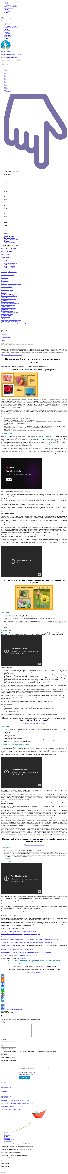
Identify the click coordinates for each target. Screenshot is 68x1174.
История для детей (6, 254)
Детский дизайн (5, 306)
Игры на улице (5, 281)
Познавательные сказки (7, 302)
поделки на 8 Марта (6, 1009)
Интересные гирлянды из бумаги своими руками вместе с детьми (19, 955)
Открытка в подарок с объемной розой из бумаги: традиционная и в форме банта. (24, 936)
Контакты (7, 12)
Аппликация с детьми (7, 314)
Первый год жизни (9, 242)
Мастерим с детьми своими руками (11, 284)
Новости (3, 293)
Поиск (18, 60)
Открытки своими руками (8, 308)
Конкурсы (7, 11)
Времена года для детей (10, 263)
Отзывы (6, 3)
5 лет (5, 85)
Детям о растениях (9, 264)
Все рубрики (7, 91)
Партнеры (7, 33)
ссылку (22, 966)
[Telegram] (34, 999)
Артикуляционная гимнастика (9, 312)
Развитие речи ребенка (7, 275)
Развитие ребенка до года (8, 251)
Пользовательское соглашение (9, 1161)
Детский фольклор (6, 257)
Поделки (6, 241)
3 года (5, 79)
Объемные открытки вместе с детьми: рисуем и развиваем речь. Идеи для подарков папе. (26, 952)
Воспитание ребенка (6, 287)
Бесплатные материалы (10, 6)
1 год (5, 73)
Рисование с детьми (6, 315)
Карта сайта (7, 36)
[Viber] (34, 995)
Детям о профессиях (9, 267)
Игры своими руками (7, 311)
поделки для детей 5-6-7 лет (20, 1009)
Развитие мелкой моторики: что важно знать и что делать (17, 1103)
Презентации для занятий (8, 309)
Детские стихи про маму (8, 945)
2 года (5, 76)
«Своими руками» (22, 958)
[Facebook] (34, 984)
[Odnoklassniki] (34, 980)
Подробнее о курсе (6, 1087)
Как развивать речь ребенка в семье (11, 1109)
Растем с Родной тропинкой (9, 272)
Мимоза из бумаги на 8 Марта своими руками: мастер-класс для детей (20, 934)
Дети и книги (4, 278)
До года (6, 70)
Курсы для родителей (10, 5)
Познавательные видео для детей (10, 303)
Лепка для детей (5, 317)
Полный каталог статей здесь (9, 296)
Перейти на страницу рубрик (9, 294)
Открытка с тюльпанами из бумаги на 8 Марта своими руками (18, 931)
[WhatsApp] (34, 992)
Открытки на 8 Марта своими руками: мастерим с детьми (17, 949)
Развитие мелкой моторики (8, 248)
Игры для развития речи (11, 239)
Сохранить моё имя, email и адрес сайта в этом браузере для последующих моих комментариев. (30, 1051)
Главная (6, 2)
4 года (5, 82)
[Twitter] (34, 988)
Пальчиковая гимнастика (8, 1106)
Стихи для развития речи (8, 305)
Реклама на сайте (9, 35)
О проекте (7, 32)
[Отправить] (34, 1007)
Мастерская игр (8, 8)
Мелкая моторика (9, 236)
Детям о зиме (4, 297)
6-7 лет (6, 88)
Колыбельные (4, 300)
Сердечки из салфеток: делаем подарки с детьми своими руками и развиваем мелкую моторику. (28, 942)
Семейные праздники (7, 290)
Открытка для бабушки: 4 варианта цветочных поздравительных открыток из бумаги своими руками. (29, 939)
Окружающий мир (9, 238)
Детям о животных (9, 266)
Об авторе (7, 9)
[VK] (34, 976)
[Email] (34, 1003)
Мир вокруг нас (5, 260)
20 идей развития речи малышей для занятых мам (15, 1100)
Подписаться (25, 1077)
